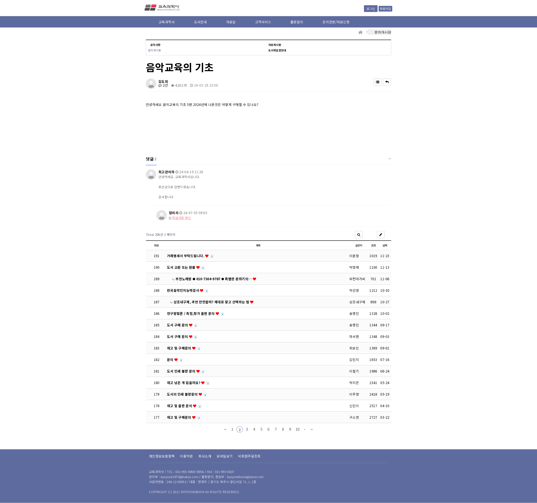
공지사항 (155, 45)
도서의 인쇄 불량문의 (183, 394)
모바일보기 (225, 456)
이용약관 (186, 456)
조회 (373, 245)
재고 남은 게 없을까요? (184, 382)
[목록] (378, 82)
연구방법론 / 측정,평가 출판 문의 (191, 313)
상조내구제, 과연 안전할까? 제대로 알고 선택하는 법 (211, 301)
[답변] (387, 82)
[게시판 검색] (359, 234)
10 (297, 429)
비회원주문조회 (249, 456)
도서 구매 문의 (178, 324)
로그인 (371, 9)
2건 (165, 85)
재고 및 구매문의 (179, 348)
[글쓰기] (381, 234)
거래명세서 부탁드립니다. (186, 255)
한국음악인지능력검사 (183, 290)
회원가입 (385, 9)
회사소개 (204, 456)
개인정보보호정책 (162, 456)
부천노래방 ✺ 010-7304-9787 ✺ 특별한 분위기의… (214, 278)
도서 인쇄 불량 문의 (181, 371)
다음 (305, 429)
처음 (225, 429)
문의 (170, 359)
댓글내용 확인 (181, 217)
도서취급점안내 (277, 50)
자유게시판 (274, 45)
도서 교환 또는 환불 (181, 267)
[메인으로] (360, 32)
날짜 (385, 245)
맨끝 (312, 429)
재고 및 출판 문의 (180, 405)
